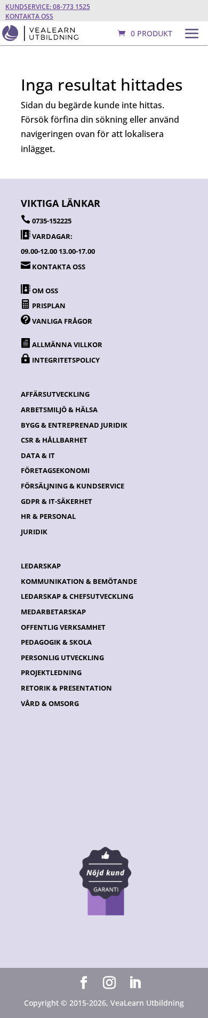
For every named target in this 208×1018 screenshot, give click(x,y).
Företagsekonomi (55, 470)
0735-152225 (51, 221)
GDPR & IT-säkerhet (56, 501)
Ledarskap (41, 566)
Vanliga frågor (62, 321)
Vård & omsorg (50, 703)
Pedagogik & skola (56, 642)
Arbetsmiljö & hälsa (59, 409)
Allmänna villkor (67, 344)
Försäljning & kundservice (72, 486)
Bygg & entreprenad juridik (74, 425)
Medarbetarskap (53, 611)
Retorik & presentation (66, 688)
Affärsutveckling (55, 394)
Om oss (45, 290)
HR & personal (48, 516)
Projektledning (51, 672)
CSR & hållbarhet (54, 440)
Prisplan (49, 305)
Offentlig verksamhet (63, 627)
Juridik (34, 531)
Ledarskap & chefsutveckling (77, 596)
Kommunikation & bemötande (79, 581)
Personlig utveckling (62, 657)
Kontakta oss (29, 16)
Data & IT (38, 455)
